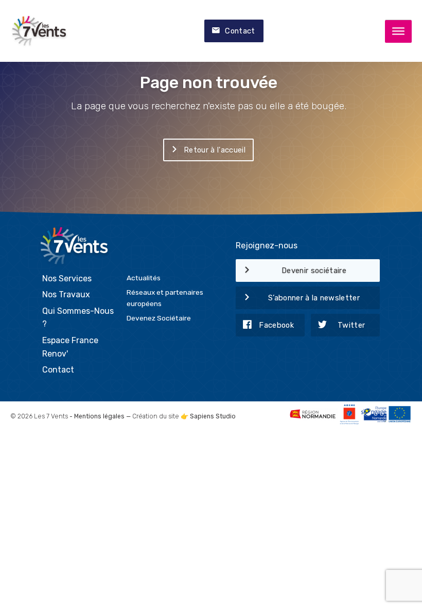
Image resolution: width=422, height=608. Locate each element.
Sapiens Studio (213, 416)
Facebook (276, 325)
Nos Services (67, 278)
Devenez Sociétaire (159, 318)
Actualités (144, 278)
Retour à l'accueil (214, 150)
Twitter (351, 325)
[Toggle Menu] (398, 31)
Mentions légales (99, 416)
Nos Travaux (66, 294)
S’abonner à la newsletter (314, 297)
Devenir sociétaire (314, 270)
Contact (240, 31)
